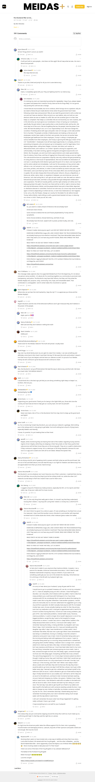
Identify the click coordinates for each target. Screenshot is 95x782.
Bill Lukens (30, 204)
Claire (19, 80)
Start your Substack (44, 776)
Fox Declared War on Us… (23, 18)
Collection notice (61, 773)
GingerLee (21, 711)
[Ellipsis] (80, 49)
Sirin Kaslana (28, 99)
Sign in (89, 6)
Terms (54, 773)
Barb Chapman (22, 289)
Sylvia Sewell (28, 70)
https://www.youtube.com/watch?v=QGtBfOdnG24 (37, 760)
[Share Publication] (72, 6)
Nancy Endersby (26, 322)
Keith (19, 378)
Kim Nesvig (24, 485)
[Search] (68, 6)
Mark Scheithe (25, 331)
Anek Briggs (22, 350)
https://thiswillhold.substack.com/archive (40, 264)
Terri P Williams (23, 271)
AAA (28, 228)
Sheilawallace (22, 389)
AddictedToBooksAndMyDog (27, 341)
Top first (78, 33)
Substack (40, 780)
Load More (17, 768)
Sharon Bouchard (23, 471)
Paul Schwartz (22, 366)
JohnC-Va (21, 422)
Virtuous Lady (25, 59)
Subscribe (79, 6)
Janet (22, 439)
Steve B (20, 723)
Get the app (55, 776)
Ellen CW (23, 89)
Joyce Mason (22, 49)
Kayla (19, 301)
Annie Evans (22, 399)
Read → (16, 27)
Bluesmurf (24, 737)
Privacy (50, 773)
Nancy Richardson (23, 458)
